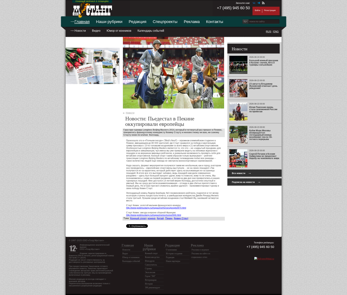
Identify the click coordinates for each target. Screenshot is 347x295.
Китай (160, 218)
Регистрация (270, 10)
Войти (257, 10)
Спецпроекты (165, 21)
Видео (96, 30)
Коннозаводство (152, 257)
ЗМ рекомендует (152, 287)
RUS (268, 31)
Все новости (241, 173)
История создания (174, 253)
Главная (82, 21)
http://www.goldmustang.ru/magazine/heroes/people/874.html (156, 208)
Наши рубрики (109, 21)
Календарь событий (151, 30)
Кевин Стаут (181, 218)
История (149, 284)
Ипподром (150, 261)
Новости (80, 30)
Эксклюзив (150, 272)
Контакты (214, 21)
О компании (171, 249)
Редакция (137, 21)
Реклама (192, 21)
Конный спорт (138, 218)
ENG (276, 31)
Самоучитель (151, 264)
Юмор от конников (119, 30)
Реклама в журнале (200, 249)
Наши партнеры (173, 261)
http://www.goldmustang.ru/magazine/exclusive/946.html (153, 215)
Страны (148, 268)
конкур (151, 218)
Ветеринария (151, 280)
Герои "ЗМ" (150, 276)
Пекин (168, 218)
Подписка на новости (246, 182)
